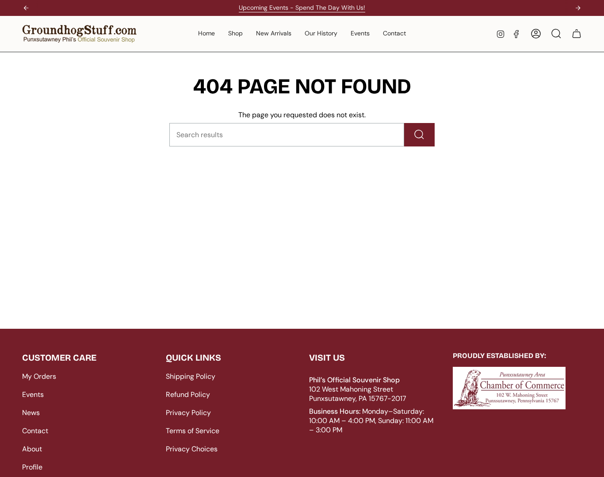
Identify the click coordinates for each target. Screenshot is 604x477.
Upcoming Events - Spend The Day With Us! (302, 8)
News (31, 412)
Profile (32, 467)
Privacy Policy (188, 412)
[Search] (419, 134)
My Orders (39, 376)
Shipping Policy (190, 376)
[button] (235, 34)
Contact (35, 430)
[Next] (578, 8)
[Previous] (26, 8)
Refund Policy (188, 394)
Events (33, 394)
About (32, 449)
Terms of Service (192, 430)
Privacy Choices (192, 449)
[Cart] (576, 33)
